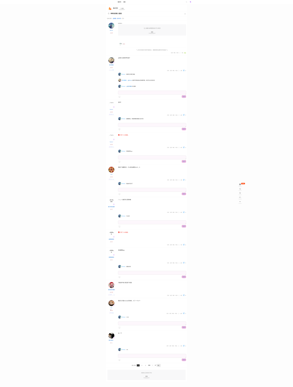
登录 (152, 32)
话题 (124, 2)
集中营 (115, 8)
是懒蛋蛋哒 (111, 239)
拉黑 (172, 53)
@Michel (130, 80)
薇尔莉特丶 (111, 340)
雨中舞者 (111, 65)
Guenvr (111, 109)
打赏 (168, 70)
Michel (111, 30)
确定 (158, 365)
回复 (185, 53)
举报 (174, 53)
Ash (111, 308)
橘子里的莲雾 (111, 206)
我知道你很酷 (111, 289)
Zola (111, 174)
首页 (120, 2)
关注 (122, 8)
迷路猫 (108, 2)
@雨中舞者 (129, 86)
